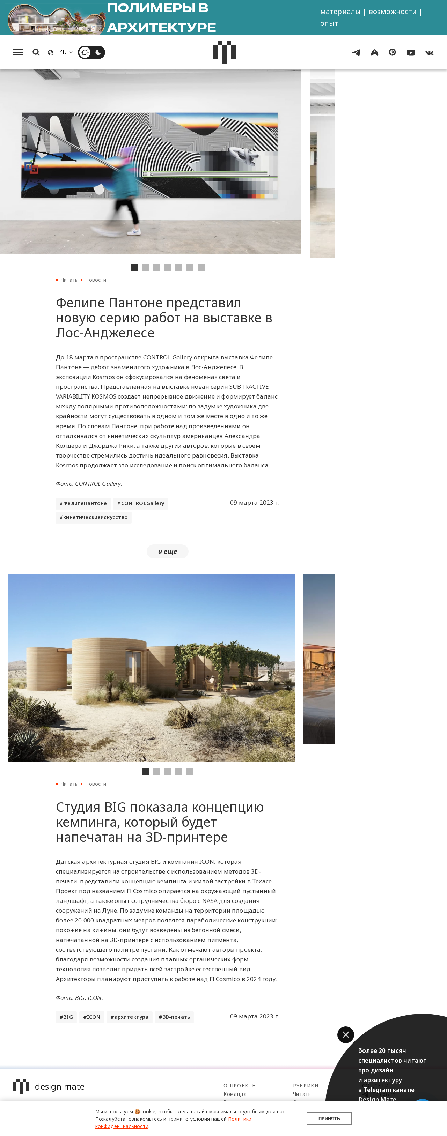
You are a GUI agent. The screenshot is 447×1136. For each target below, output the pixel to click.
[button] (345, 1034)
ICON (94, 1017)
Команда (235, 1094)
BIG (68, 1017)
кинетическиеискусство (95, 517)
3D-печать (176, 1017)
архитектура (132, 1017)
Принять (329, 1118)
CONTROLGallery (142, 503)
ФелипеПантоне (85, 503)
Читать (69, 279)
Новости (95, 279)
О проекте (239, 1085)
